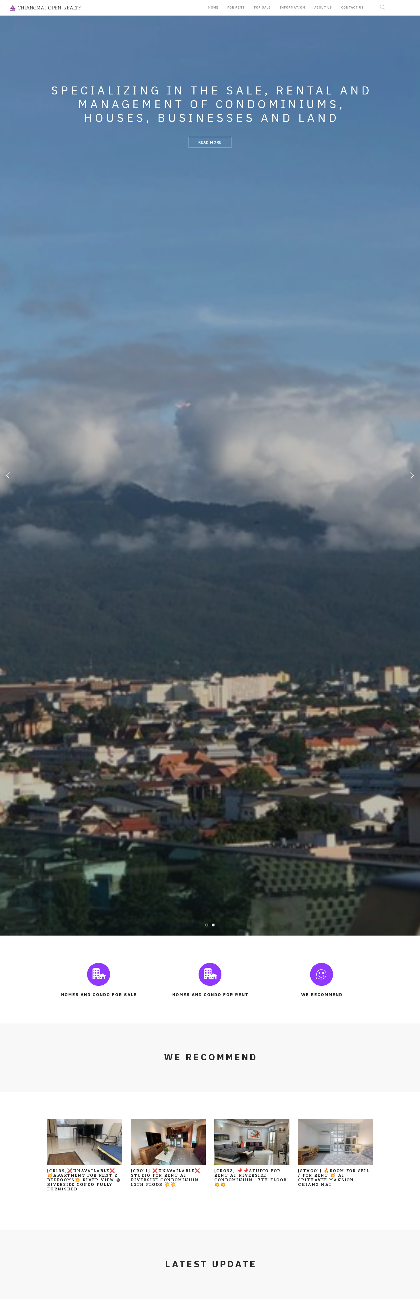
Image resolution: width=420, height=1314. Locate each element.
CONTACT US (352, 8)
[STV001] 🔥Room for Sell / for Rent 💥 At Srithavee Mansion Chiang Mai (334, 1177)
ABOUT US (323, 8)
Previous (8, 477)
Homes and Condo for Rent (210, 994)
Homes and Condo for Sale (99, 994)
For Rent (236, 8)
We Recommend (322, 994)
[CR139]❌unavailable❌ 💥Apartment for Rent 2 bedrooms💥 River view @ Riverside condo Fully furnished (84, 1179)
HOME (213, 8)
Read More (210, 142)
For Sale (262, 8)
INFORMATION (292, 8)
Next (412, 477)
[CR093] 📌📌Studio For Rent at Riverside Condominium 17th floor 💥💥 (250, 1177)
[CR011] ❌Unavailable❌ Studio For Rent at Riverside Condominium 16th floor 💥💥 (166, 1177)
